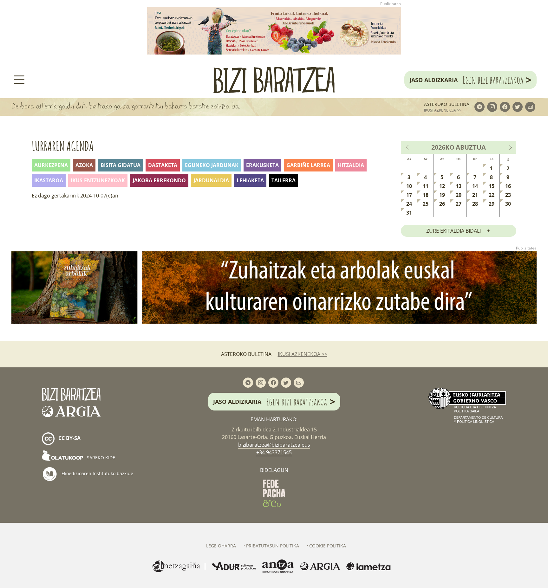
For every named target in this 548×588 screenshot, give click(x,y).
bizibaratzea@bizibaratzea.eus (274, 444)
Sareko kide (100, 458)
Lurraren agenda (63, 146)
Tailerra (283, 180)
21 (475, 194)
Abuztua (471, 147)
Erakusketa (262, 165)
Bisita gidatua (120, 165)
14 (475, 186)
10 (409, 186)
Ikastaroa (48, 180)
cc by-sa (69, 438)
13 (458, 186)
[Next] (510, 147)
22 (491, 194)
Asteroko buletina (446, 104)
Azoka (84, 165)
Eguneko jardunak (211, 165)
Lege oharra (221, 546)
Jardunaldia (211, 180)
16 (508, 186)
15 (491, 186)
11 (425, 186)
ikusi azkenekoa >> (442, 110)
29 (491, 203)
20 (458, 194)
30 (508, 203)
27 (458, 203)
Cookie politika (327, 546)
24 (409, 203)
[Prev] (407, 147)
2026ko (442, 147)
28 (475, 203)
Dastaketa (162, 165)
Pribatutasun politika (272, 546)
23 (508, 194)
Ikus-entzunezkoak (98, 180)
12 (442, 186)
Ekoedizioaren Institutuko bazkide (96, 473)
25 (425, 203)
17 (409, 194)
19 (442, 194)
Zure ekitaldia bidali (453, 230)
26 (442, 203)
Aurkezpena (51, 165)
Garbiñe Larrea (308, 165)
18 (425, 194)
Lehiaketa (250, 180)
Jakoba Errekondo (159, 180)
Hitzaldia (351, 165)
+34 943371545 (274, 452)
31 (409, 212)
